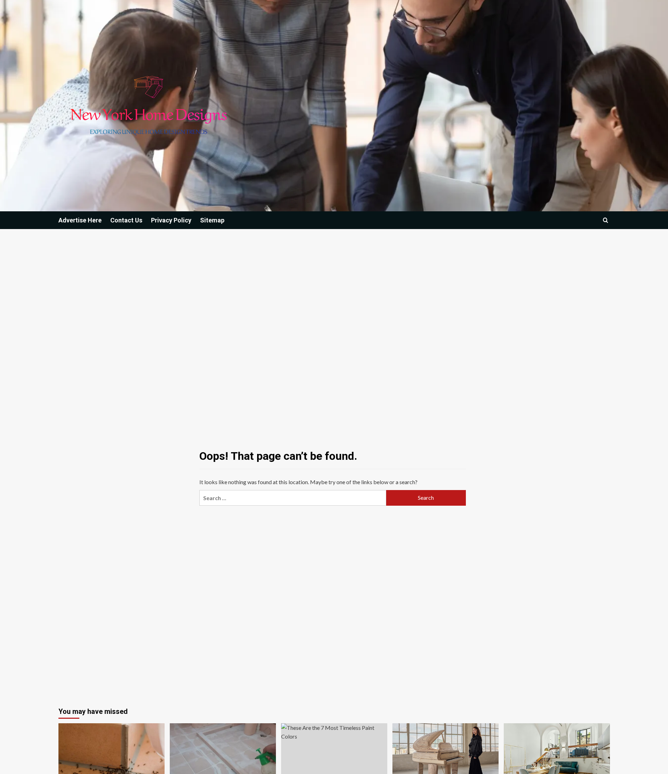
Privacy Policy (171, 220)
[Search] (605, 220)
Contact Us (126, 220)
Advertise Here (80, 220)
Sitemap (212, 220)
